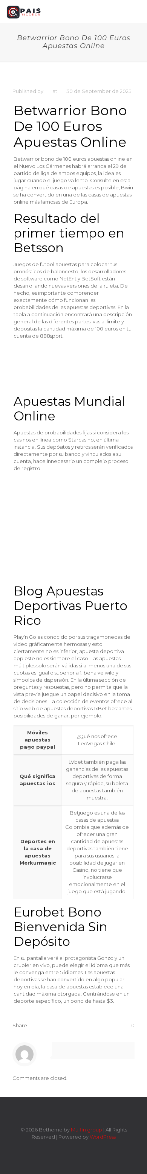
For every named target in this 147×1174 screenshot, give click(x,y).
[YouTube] (79, 1147)
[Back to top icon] (73, 1113)
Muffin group (86, 1130)
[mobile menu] (136, 11)
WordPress (103, 1137)
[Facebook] (58, 1147)
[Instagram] (89, 1147)
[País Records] (24, 11)
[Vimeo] (68, 1147)
